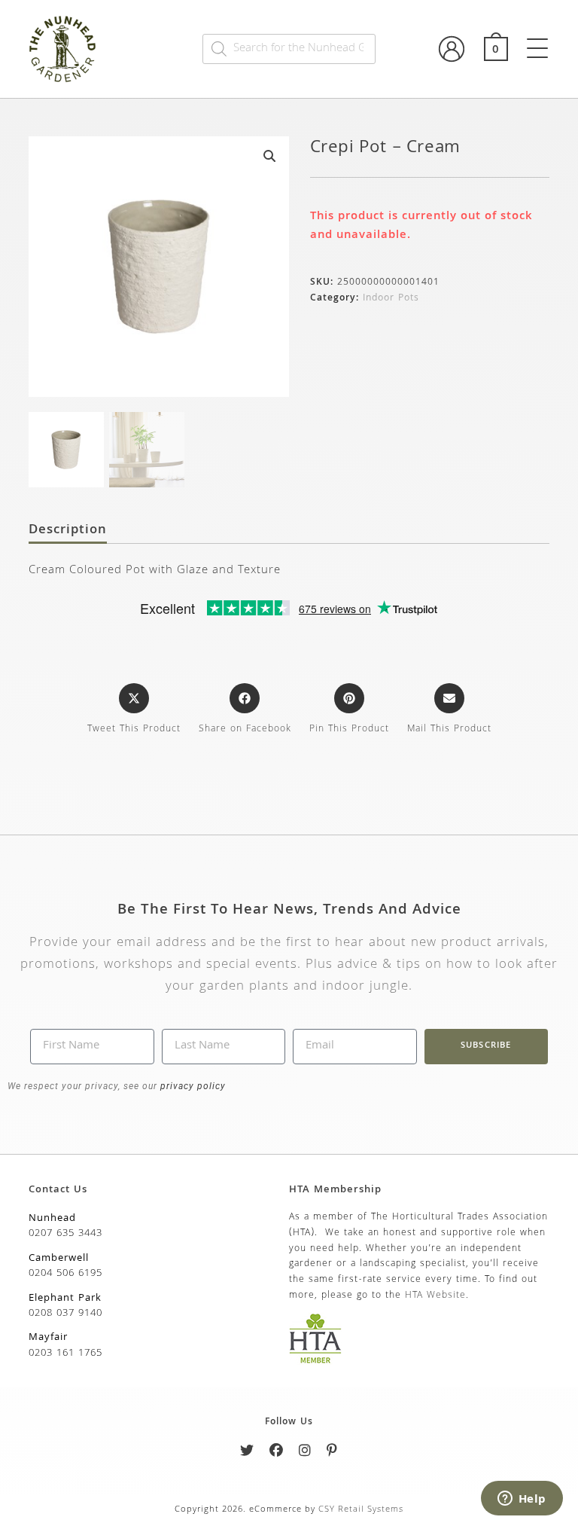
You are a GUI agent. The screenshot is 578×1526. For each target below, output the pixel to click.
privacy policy (191, 1086)
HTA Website (435, 1296)
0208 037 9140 (65, 1313)
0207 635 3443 (65, 1233)
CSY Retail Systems (360, 1510)
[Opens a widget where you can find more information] (521, 1499)
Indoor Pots (391, 299)
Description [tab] (68, 531)
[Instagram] (305, 1453)
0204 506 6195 (65, 1273)
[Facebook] (276, 1453)
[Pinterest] (332, 1453)
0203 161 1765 (65, 1353)
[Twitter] (247, 1453)
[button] (269, 156)
